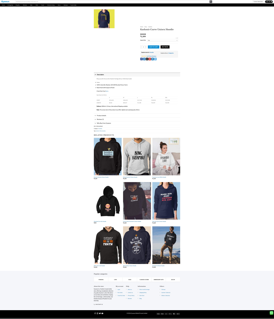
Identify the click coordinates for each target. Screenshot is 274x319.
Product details (101, 115)
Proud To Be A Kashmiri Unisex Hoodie (132, 221)
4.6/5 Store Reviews (151, 56)
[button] (269, 1)
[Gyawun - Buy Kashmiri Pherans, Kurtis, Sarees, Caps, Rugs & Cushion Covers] (7, 1)
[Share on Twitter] (144, 59)
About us (130, 289)
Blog (140, 298)
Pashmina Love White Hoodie (159, 177)
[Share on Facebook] (141, 59)
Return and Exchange (144, 289)
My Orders (120, 292)
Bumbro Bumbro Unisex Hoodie (101, 177)
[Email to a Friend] (147, 59)
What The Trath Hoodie (99, 265)
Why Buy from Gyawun (104, 123)
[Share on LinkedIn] (152, 59)
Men (31, 5)
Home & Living (50, 5)
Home (3, 5)
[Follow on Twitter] (100, 313)
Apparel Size (143, 40)
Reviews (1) (100, 119)
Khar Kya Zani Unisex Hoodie (159, 221)
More (59, 5)
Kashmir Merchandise (101, 130)
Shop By (18, 5)
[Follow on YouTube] (102, 313)
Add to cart (153, 47)
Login (119, 289)
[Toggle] (95, 74)
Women (25, 5)
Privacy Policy (131, 295)
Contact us (130, 292)
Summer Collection (165, 292)
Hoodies (150, 26)
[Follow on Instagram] (97, 313)
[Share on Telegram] (155, 59)
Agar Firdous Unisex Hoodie (129, 265)
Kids (37, 5)
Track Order (73, 5)
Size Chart (141, 295)
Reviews (66, 5)
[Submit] (211, 1)
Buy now (165, 47)
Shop (145, 26)
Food (42, 5)
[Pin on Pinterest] (150, 59)
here (107, 91)
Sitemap (163, 289)
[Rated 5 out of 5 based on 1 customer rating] (159, 34)
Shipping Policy (143, 292)
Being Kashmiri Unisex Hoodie (130, 177)
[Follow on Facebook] (95, 313)
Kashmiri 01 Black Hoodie (158, 265)
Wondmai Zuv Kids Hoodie (100, 221)
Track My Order (121, 295)
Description (100, 74)
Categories (10, 5)
